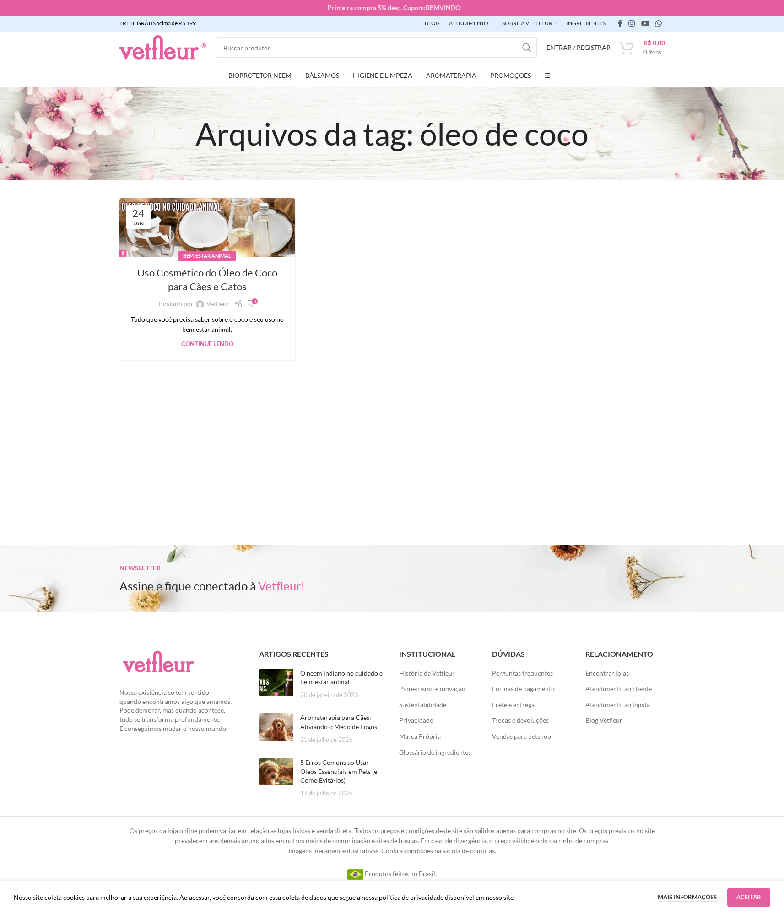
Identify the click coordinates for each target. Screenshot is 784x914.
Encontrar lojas (607, 673)
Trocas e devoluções (520, 720)
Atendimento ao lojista (617, 704)
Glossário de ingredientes (435, 752)
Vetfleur (217, 304)
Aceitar (748, 897)
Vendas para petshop (521, 736)
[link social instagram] (632, 23)
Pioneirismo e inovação (432, 688)
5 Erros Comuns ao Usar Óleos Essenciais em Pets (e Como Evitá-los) (338, 771)
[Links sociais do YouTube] (645, 23)
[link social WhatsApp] (658, 23)
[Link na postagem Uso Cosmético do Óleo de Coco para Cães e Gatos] (207, 227)
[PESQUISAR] (526, 47)
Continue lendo (207, 344)
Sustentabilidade (422, 704)
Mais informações (688, 897)
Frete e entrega (513, 704)
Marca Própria (420, 736)
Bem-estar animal (207, 256)
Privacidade (416, 720)
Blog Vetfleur (603, 720)
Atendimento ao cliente (618, 688)
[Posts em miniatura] (276, 684)
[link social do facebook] (620, 23)
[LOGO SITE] (162, 47)
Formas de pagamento (523, 688)
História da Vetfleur (427, 673)
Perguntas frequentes (522, 673)
